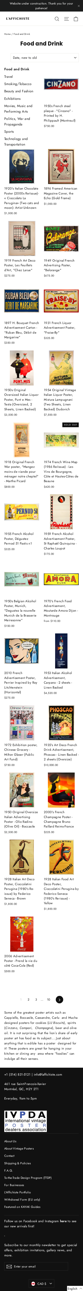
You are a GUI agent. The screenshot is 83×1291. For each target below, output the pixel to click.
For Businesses (14, 1185)
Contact (9, 1156)
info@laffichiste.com (48, 1074)
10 (48, 999)
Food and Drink (16, 69)
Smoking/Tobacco (18, 83)
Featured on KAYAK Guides (22, 1207)
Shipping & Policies (17, 1163)
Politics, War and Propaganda (17, 121)
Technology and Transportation (16, 141)
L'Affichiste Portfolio (17, 1192)
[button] (75, 1288)
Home (7, 34)
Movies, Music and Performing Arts (18, 108)
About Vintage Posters (19, 1148)
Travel (8, 76)
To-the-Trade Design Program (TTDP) (28, 1178)
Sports (9, 131)
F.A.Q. (8, 1170)
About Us (10, 1141)
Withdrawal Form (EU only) (22, 1199)
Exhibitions (12, 98)
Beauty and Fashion (18, 91)
